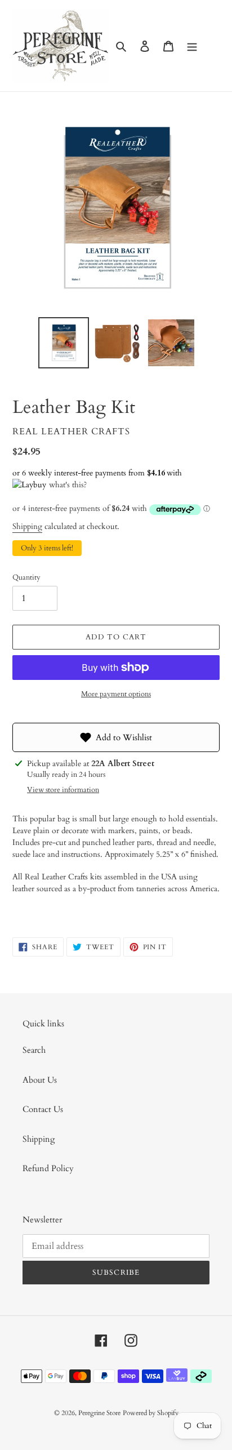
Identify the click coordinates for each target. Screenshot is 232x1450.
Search (34, 1050)
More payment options (116, 694)
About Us (40, 1080)
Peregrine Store (99, 1412)
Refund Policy (48, 1168)
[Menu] (192, 46)
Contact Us (43, 1109)
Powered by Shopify (151, 1412)
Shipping (27, 526)
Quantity (26, 577)
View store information (63, 790)
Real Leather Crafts (71, 431)
